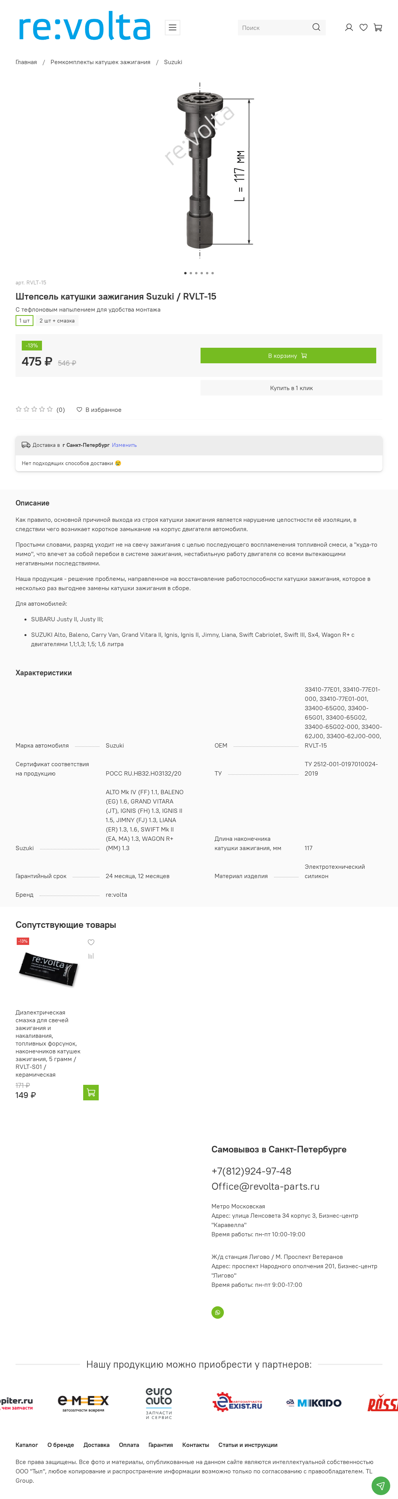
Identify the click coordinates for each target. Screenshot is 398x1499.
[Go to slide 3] (196, 273)
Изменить (124, 444)
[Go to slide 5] (207, 273)
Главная (26, 62)
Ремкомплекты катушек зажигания (100, 62)
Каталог (27, 1444)
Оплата (129, 1444)
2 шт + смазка (57, 320)
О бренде (60, 1444)
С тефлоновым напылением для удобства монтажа (88, 309)
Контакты (195, 1444)
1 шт (24, 320)
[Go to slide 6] (212, 273)
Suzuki (173, 62)
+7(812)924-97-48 (251, 1170)
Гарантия (160, 1444)
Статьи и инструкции (248, 1444)
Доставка (97, 1444)
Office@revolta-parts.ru (265, 1186)
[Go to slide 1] (185, 273)
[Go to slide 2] (191, 273)
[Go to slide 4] (202, 273)
